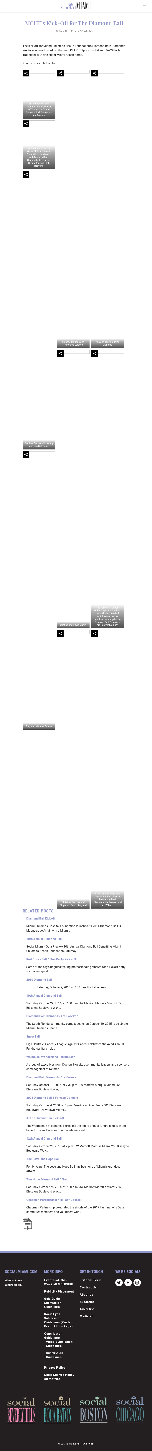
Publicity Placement (59, 1291)
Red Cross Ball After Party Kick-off (51, 959)
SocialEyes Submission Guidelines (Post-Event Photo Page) (58, 1320)
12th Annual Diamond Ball (44, 1138)
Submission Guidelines (54, 1355)
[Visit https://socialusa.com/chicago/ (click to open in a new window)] (130, 1409)
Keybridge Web (83, 1443)
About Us (86, 1294)
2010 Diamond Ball (39, 979)
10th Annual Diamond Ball (44, 939)
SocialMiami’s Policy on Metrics (59, 1377)
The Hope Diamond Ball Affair (47, 1179)
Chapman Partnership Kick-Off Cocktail (54, 1200)
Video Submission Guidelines (59, 1344)
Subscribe (87, 1302)
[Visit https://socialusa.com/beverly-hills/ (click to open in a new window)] (21, 1410)
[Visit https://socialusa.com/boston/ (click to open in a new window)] (94, 1409)
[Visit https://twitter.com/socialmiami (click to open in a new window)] (118, 1282)
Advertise (87, 1309)
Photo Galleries (82, 31)
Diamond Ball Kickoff (40, 918)
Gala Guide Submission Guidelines (52, 1303)
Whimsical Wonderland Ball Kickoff (50, 1057)
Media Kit (87, 1316)
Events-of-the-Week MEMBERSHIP (58, 1282)
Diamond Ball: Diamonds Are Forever (52, 1016)
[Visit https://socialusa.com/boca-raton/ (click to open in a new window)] (58, 1409)
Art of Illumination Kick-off (45, 1118)
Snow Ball (33, 1036)
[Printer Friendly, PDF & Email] (28, 1224)
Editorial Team (90, 1280)
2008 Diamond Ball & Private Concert (52, 1098)
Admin (63, 31)
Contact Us (88, 1287)
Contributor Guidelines (53, 1335)
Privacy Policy (54, 1367)
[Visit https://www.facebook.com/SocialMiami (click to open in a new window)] (128, 1282)
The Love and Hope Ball (42, 1159)
